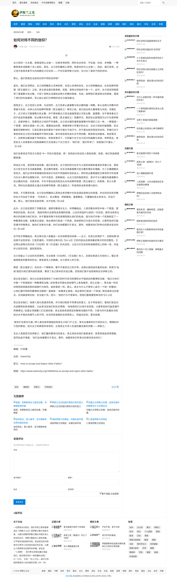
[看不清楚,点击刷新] (109, 494)
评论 (15, 450)
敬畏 (146, 540)
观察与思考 (134, 548)
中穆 (37, 24)
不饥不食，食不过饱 (110, 527)
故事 (103, 24)
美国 (148, 552)
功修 (131, 544)
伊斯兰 (37, 387)
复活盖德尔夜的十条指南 (148, 153)
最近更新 (23, 3)
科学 (144, 548)
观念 (132, 24)
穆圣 (74, 24)
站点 (15, 489)
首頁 (29, 32)
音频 (110, 24)
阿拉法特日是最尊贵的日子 (149, 41)
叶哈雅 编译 (22, 47)
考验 (141, 552)
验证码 (71, 489)
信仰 (45, 24)
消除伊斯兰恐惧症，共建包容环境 (65, 423)
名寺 (153, 24)
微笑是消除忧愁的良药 (147, 221)
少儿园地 (148, 531)
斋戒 (158, 531)
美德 (154, 540)
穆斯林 (26, 387)
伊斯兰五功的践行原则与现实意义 (65, 406)
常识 (52, 24)
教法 (59, 24)
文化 (146, 24)
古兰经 (140, 527)
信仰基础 (153, 544)
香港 (23, 24)
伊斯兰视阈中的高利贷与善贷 (150, 241)
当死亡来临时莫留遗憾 (147, 120)
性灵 (131, 531)
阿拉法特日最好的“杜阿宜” (149, 49)
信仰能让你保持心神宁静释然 (150, 128)
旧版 (67, 3)
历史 (139, 536)
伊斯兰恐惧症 (134, 540)
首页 (14, 3)
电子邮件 (17, 478)
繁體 (60, 3)
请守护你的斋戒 (109, 535)
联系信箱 (69, 576)
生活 (88, 24)
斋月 (148, 527)
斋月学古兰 (141, 544)
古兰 (66, 24)
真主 (139, 531)
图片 (124, 24)
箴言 (139, 24)
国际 (30, 24)
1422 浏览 (115, 47)
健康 (152, 548)
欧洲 (131, 536)
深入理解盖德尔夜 (145, 173)
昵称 (70, 478)
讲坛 (81, 24)
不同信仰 (48, 387)
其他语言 (34, 3)
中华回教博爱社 (48, 3)
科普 (161, 24)
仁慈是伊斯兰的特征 (95, 423)
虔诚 (156, 552)
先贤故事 (133, 556)
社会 (95, 24)
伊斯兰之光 (24, 571)
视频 (117, 24)
